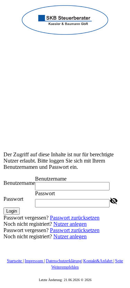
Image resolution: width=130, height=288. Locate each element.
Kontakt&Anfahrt (98, 260)
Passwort (13, 199)
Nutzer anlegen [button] (70, 224)
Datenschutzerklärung (63, 260)
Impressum (34, 260)
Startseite (15, 260)
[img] (65, 17)
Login (11, 211)
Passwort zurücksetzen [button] (74, 218)
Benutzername (19, 183)
